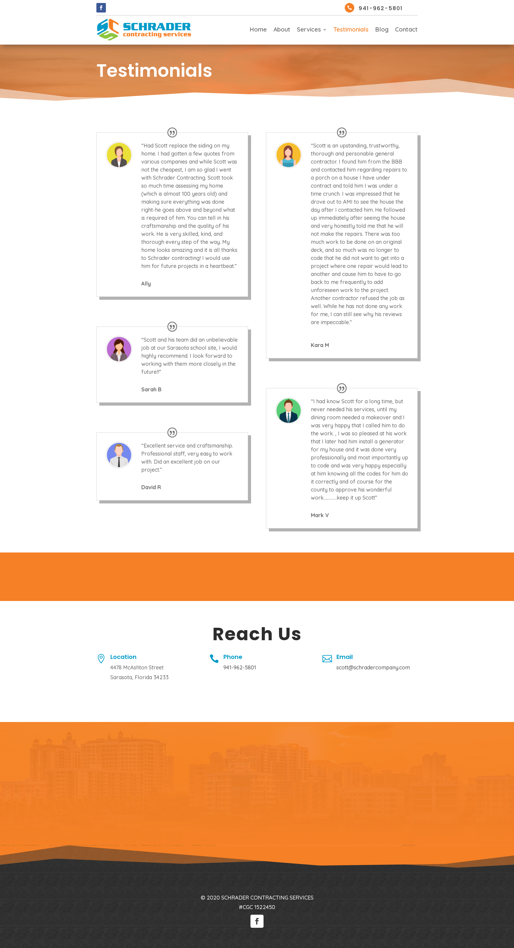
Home (258, 30)
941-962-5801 (381, 8)
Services (309, 30)
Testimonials (351, 30)
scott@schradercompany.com (373, 667)
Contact (406, 30)
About (281, 30)
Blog (381, 30)
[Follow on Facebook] (101, 7)
